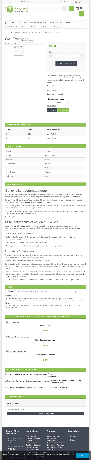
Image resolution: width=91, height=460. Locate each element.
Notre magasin (52, 438)
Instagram (73, 440)
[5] (55, 102)
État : (49, 94)
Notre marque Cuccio (54, 447)
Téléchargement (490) (46, 413)
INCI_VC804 (12, 403)
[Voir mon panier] (74, 2)
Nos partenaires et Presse (56, 443)
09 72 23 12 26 (15, 448)
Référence (50, 90)
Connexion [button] (67, 2)
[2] (49, 102)
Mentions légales (32, 443)
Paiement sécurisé (32, 447)
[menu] (81, 13)
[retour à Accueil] (5, 32)
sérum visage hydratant (57, 266)
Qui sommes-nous (53, 436)
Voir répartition (51, 106)
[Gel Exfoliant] (18, 51)
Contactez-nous (35, 2)
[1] (47, 102)
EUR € (59, 2)
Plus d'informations (38, 458)
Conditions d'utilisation (34, 445)
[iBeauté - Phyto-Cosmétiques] (18, 9)
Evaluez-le (64, 110)
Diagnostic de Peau (33, 449)
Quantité (52, 52)
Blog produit (51, 440)
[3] (51, 102)
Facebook (73, 436)
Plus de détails (51, 86)
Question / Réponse (33, 438)
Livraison (29, 440)
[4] (53, 102)
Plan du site (51, 449)
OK (82, 455)
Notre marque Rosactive (55, 445)
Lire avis (52, 110)
